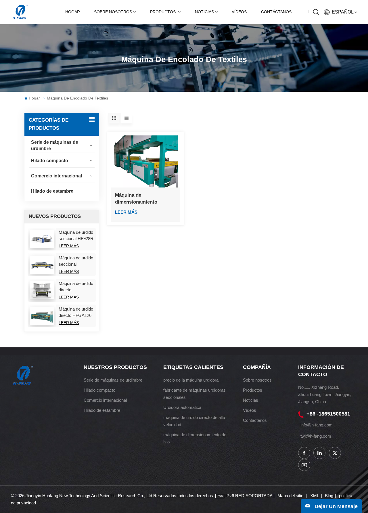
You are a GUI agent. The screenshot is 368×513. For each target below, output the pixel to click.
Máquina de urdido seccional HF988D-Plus (76, 261)
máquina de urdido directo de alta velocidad (194, 421)
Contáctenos (255, 420)
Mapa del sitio (290, 495)
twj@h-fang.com (315, 436)
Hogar (72, 12)
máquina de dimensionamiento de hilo (194, 438)
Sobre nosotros (113, 12)
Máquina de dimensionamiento (136, 198)
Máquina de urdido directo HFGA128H (76, 287)
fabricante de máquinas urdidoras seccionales (194, 394)
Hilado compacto (49, 160)
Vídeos (239, 12)
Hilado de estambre (52, 191)
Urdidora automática (182, 407)
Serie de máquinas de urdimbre (54, 145)
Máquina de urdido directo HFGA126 (76, 312)
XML (314, 495)
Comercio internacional (56, 175)
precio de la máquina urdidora (190, 380)
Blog (329, 495)
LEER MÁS (69, 246)
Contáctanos (276, 12)
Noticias (204, 12)
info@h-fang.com (316, 424)
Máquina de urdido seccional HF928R (76, 235)
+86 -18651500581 (328, 414)
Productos (163, 12)
